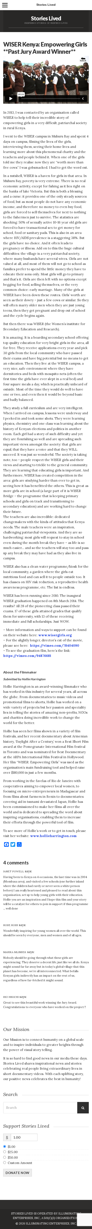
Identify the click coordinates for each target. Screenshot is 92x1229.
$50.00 (13, 1157)
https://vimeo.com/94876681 (27, 656)
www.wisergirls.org (55, 635)
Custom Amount (20, 1163)
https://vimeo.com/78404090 (54, 645)
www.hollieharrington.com (53, 836)
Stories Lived (46, 18)
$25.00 (13, 1152)
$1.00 (11, 1147)
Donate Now (18, 1173)
